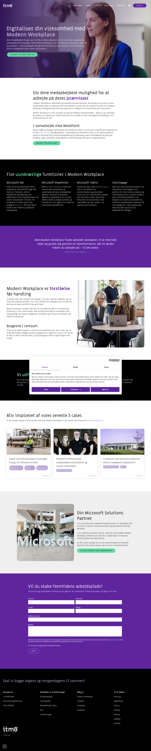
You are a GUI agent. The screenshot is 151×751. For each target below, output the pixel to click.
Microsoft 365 (44, 132)
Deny (46, 389)
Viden (88, 5)
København (118, 701)
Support (139, 5)
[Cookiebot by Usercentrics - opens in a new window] (110, 360)
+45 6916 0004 (8, 697)
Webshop (121, 5)
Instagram (81, 705)
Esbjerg (117, 710)
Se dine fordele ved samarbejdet (96, 551)
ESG (41, 710)
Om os (98, 5)
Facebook (81, 710)
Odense (117, 714)
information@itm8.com (12, 701)
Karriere (109, 5)
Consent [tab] (45, 367)
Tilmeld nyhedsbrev (85, 697)
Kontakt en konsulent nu (22, 55)
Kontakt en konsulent (46, 143)
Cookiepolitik (45, 701)
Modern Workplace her (94, 420)
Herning (117, 697)
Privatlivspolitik (46, 697)
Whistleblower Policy (48, 705)
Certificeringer (46, 714)
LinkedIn (80, 701)
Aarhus (117, 705)
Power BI (18, 205)
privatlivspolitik (114, 640)
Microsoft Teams (101, 187)
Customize (74, 389)
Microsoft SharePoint (54, 187)
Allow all (105, 389)
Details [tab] (75, 367)
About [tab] (106, 367)
